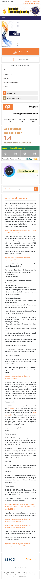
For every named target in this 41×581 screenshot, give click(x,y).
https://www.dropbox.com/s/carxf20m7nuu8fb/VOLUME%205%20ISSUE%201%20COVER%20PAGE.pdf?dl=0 (20, 507)
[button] (10, 189)
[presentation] (3, 174)
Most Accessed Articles (11, 82)
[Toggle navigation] (3, 18)
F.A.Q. (6, 86)
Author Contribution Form (14, 98)
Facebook (34, 1)
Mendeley (11, 408)
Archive (6, 78)
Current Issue (8, 70)
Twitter (37, 3)
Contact (26, 1)
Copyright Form (11, 93)
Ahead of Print (8, 74)
